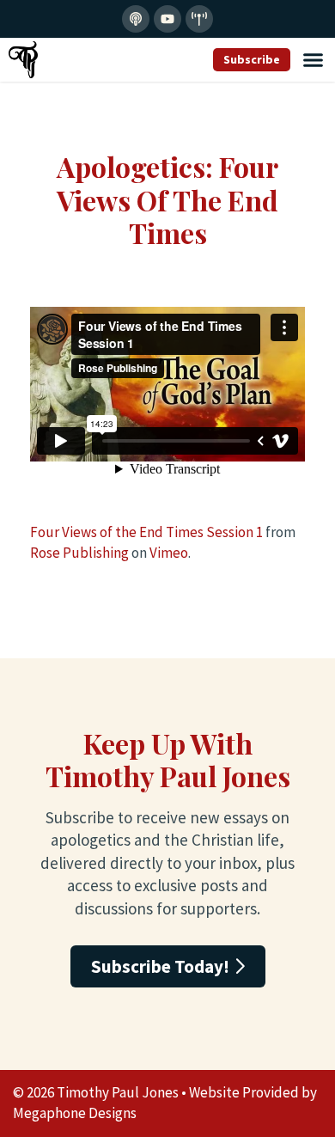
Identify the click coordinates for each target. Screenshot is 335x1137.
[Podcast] (135, 19)
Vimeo (168, 552)
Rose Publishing (79, 552)
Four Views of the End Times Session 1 (146, 532)
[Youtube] (167, 19)
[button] (312, 60)
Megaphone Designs (75, 1112)
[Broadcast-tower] (199, 19)
